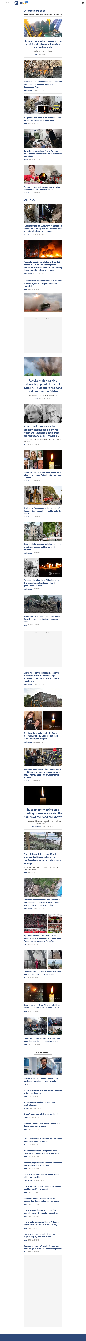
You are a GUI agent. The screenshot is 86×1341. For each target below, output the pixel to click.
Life (25, 1084)
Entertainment (28, 1180)
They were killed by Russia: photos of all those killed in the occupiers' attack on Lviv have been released (43, 475)
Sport (25, 944)
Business (26, 1108)
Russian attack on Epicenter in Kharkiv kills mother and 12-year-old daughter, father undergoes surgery (41, 736)
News (36, 54)
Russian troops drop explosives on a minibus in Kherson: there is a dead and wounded (43, 44)
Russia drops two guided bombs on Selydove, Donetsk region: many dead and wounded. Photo (42, 619)
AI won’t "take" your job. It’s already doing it (41, 1114)
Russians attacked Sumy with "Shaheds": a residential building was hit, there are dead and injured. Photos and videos (43, 228)
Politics (26, 159)
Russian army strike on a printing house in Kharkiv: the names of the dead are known (43, 813)
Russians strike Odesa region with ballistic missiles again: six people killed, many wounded (43, 283)
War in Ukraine (29, 15)
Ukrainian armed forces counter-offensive (51, 15)
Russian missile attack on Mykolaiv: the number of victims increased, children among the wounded (43, 547)
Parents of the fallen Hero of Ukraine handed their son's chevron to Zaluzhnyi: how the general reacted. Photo (42, 583)
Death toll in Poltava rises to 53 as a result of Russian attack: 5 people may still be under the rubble (42, 511)
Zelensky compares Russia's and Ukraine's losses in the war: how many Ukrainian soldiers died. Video (43, 153)
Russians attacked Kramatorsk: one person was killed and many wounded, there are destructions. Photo (43, 84)
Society (26, 1044)
